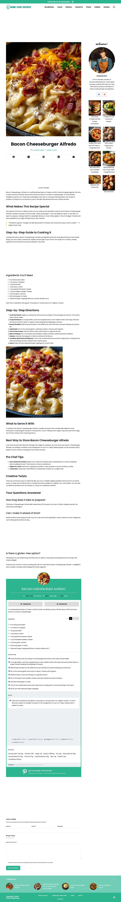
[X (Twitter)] (28, 157)
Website (60, 826)
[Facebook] (13, 157)
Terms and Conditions (59, 895)
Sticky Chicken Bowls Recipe (22, 886)
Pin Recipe (27, 604)
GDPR (72, 895)
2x (74, 618)
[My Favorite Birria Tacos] (93, 886)
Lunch (59, 7)
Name (8, 826)
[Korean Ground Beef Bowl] (65, 886)
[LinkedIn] (58, 157)
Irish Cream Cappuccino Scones (109, 145)
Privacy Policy (43, 895)
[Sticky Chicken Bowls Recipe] (9, 886)
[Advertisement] (53, 23)
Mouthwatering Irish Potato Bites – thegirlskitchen (109, 169)
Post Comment (13, 868)
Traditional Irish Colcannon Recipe (108, 119)
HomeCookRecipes (12, 898)
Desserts (79, 7)
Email (34, 826)
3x (77, 618)
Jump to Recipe (43, 188)
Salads (97, 7)
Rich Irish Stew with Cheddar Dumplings (95, 169)
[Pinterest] (72, 2)
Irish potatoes (109, 192)
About (80, 895)
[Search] (114, 7)
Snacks (107, 7)
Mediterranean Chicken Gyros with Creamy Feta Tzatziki (51, 886)
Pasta (88, 7)
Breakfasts (49, 7)
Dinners (69, 7)
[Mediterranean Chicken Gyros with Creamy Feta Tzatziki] (37, 886)
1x (70, 618)
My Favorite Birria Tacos (104, 886)
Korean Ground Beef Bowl (78, 886)
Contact (60, 899)
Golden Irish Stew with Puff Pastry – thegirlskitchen (95, 145)
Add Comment (11, 842)
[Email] (73, 157)
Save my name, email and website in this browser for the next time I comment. (30, 862)
